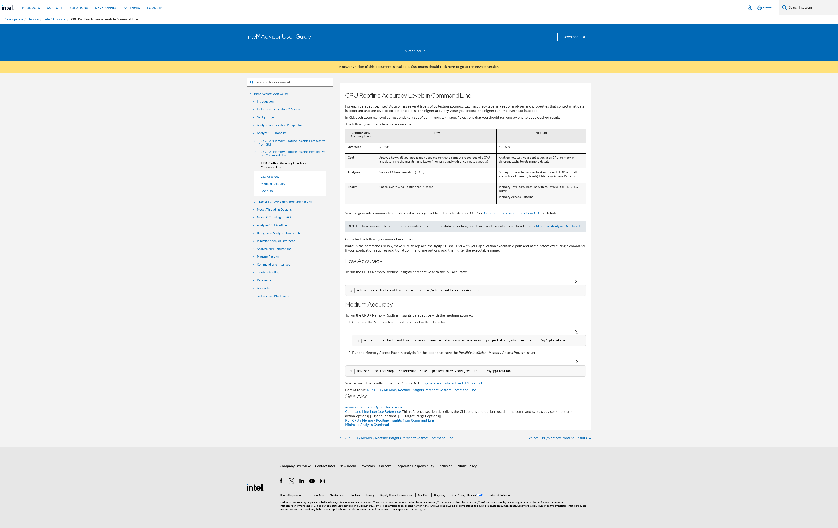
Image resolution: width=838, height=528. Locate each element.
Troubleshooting (268, 272)
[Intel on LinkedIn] (302, 482)
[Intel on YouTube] (312, 482)
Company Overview (295, 466)
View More (413, 51)
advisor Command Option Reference (373, 407)
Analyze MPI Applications (274, 249)
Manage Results (268, 257)
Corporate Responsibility (414, 466)
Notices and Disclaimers (273, 296)
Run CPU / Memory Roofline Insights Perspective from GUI (292, 142)
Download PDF (574, 37)
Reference (264, 280)
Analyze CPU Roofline (272, 133)
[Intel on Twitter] (291, 482)
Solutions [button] (79, 8)
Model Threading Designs (274, 209)
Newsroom (347, 466)
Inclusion (445, 466)
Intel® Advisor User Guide (270, 94)
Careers (385, 466)
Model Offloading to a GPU (275, 217)
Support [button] (55, 8)
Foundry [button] (155, 8)
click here (447, 67)
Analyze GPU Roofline (272, 225)
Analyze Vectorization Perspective (280, 125)
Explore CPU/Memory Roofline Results (285, 202)
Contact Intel (325, 466)
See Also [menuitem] (267, 191)
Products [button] (31, 8)
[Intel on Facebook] (281, 482)
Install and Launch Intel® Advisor (279, 109)
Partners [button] (131, 8)
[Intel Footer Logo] (255, 487)
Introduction (265, 101)
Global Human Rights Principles (548, 505)
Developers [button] (105, 8)
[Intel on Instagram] (322, 482)
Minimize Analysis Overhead (276, 241)
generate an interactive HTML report (453, 383)
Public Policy (467, 466)
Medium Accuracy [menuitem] (273, 184)
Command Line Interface (273, 264)
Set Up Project (266, 117)
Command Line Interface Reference (373, 412)
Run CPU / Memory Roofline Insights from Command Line (390, 420)
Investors (368, 466)
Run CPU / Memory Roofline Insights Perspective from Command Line (292, 153)
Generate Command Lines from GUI (512, 213)
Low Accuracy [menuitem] (270, 176)
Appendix (263, 288)
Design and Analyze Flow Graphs (279, 233)
